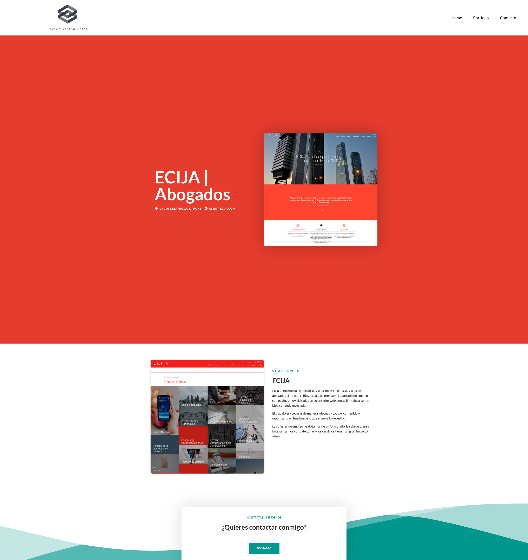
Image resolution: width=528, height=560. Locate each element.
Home (456, 17)
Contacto (508, 17)
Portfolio (481, 17)
